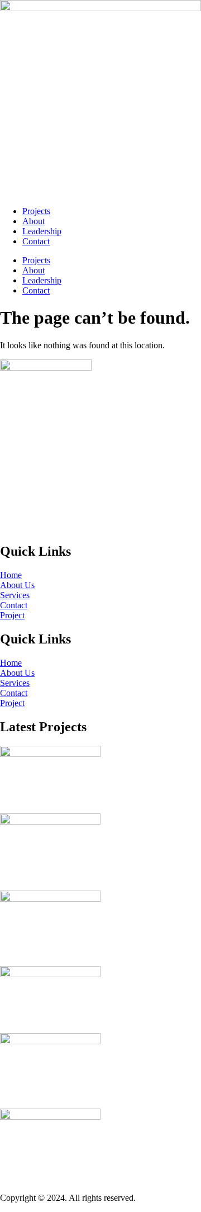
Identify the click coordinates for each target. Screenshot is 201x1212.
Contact (36, 241)
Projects (36, 211)
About (33, 221)
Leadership (41, 231)
